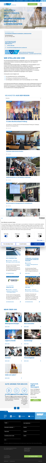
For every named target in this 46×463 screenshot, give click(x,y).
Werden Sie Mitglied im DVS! (36, 400)
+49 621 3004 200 (10, 45)
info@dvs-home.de (7, 457)
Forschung (6, 431)
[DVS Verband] (10, 4)
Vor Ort (26, 0)
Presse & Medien (20, 0)
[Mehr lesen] (13, 317)
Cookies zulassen (37, 243)
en (38, 0)
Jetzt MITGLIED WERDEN (33, 456)
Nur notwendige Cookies (8, 243)
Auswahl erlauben (23, 243)
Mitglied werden (32, 4)
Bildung (25, 427)
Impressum (6, 461)
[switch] (17, 236)
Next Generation (27, 423)
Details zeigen (40, 240)
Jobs (35, 0)
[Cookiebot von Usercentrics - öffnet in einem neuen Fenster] (40, 218)
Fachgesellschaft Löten (9, 435)
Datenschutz (12, 461)
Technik (25, 431)
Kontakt (31, 0)
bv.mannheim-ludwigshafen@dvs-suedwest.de (17, 47)
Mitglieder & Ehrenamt (8, 427)
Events (25, 435)
